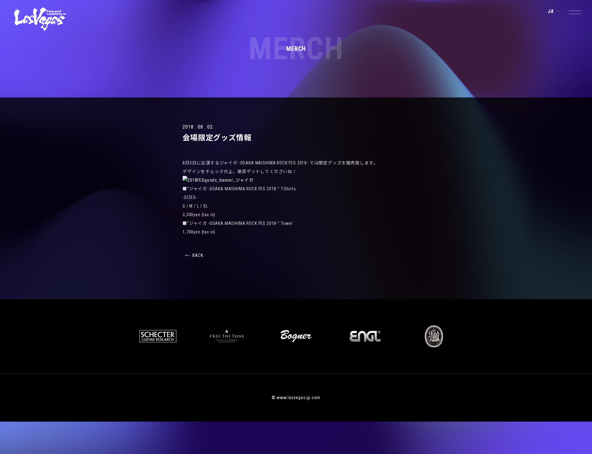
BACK (197, 255)
